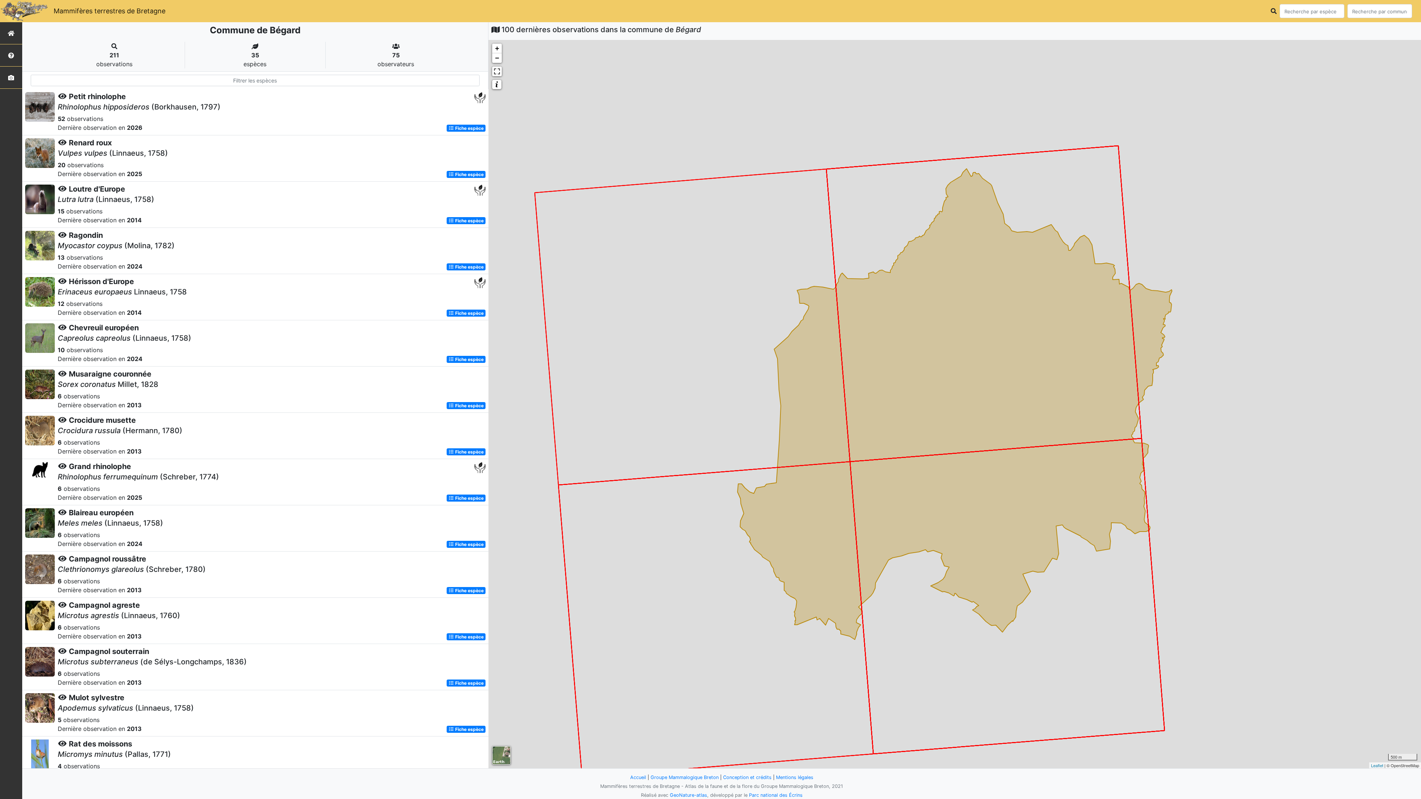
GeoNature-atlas (688, 795)
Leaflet (1377, 765)
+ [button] (497, 48)
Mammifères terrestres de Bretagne (109, 11)
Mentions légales (794, 777)
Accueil (638, 777)
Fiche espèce (469, 128)
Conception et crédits (747, 777)
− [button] (497, 58)
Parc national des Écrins (776, 795)
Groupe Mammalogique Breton (685, 777)
